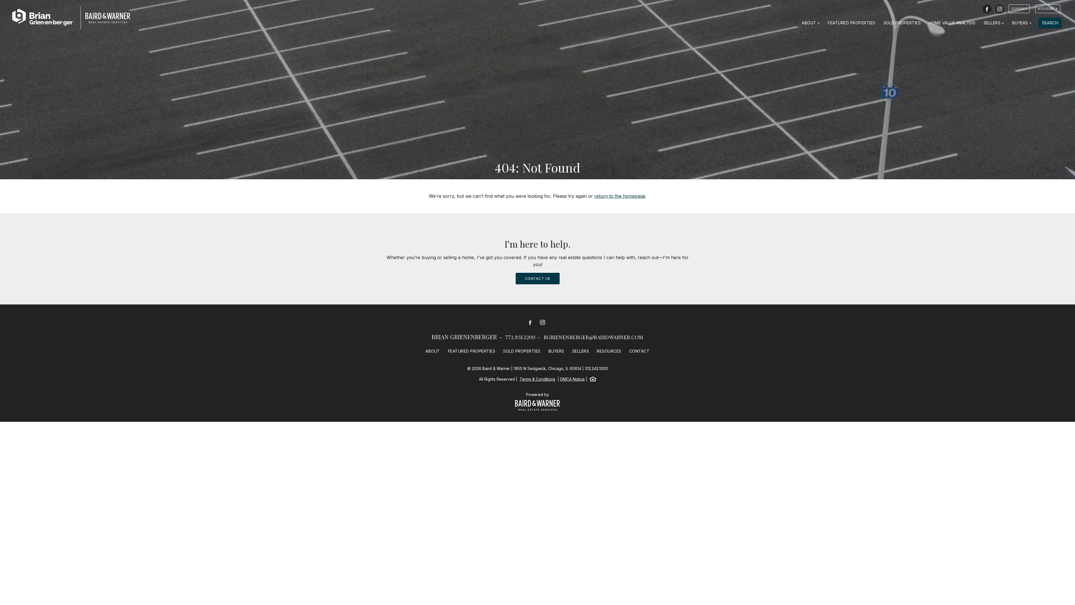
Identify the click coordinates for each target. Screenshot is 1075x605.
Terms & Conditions (537, 379)
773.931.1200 (520, 337)
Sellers (992, 22)
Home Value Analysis (952, 22)
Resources (609, 351)
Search (1050, 22)
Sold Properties (902, 22)
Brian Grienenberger (464, 337)
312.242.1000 (596, 368)
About (809, 22)
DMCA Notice (572, 379)
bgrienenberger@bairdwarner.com (593, 337)
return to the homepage (619, 196)
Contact (1019, 9)
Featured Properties (851, 22)
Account (1046, 9)
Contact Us (537, 278)
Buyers (1020, 22)
